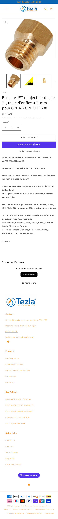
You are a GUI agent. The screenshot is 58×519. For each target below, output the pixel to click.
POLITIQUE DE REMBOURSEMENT (19, 411)
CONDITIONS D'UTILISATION (17, 417)
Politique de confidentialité (44, 509)
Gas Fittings (10, 376)
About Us (9, 446)
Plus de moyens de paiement (29, 151)
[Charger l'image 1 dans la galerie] (14, 81)
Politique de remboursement (22, 509)
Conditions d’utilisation (15, 513)
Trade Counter (11, 452)
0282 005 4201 (11, 331)
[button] (5, 9)
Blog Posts (10, 458)
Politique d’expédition (34, 513)
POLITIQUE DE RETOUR (15, 423)
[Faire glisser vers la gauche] (3, 82)
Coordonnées (49, 513)
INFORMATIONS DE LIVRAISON (18, 399)
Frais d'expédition (17, 118)
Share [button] (7, 241)
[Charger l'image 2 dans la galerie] (29, 81)
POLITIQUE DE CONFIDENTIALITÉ (19, 405)
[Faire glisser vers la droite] (55, 82)
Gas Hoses (9, 382)
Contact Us (10, 440)
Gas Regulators (12, 358)
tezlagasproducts (18, 506)
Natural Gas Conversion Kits (17, 370)
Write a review (29, 274)
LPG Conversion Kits (14, 364)
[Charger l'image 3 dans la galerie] (44, 81)
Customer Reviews (13, 464)
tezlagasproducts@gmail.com (19, 337)
